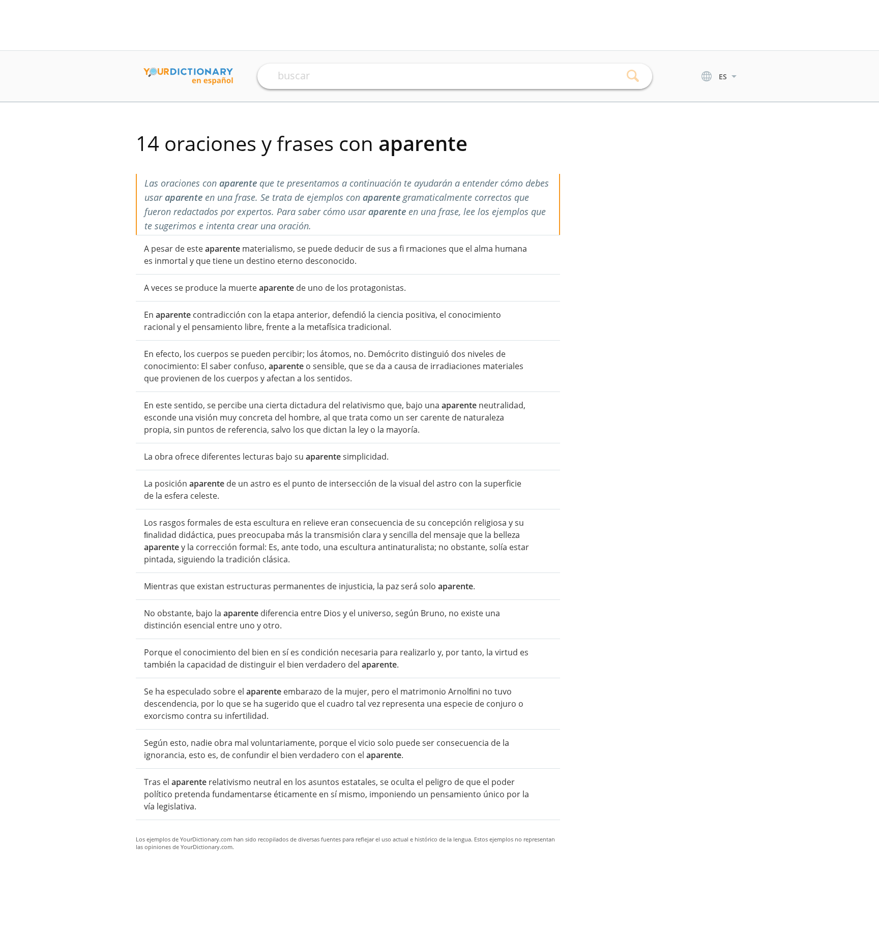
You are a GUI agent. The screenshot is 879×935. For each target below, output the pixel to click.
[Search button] (633, 76)
